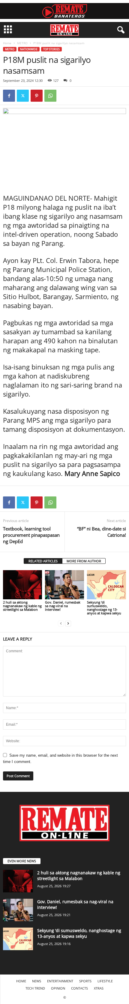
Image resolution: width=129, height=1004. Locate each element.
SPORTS (85, 981)
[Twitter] (23, 96)
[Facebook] (9, 96)
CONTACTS (79, 988)
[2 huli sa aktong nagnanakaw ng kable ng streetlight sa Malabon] (22, 584)
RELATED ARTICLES (43, 561)
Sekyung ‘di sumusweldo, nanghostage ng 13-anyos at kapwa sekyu (104, 607)
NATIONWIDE (29, 49)
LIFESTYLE (105, 981)
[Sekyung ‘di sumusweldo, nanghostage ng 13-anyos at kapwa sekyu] (106, 584)
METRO (22, 43)
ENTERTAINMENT (60, 981)
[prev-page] (61, 623)
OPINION (58, 988)
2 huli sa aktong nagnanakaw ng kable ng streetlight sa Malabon (22, 606)
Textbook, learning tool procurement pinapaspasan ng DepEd (31, 535)
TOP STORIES (51, 49)
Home (7, 43)
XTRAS (99, 988)
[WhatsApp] (50, 96)
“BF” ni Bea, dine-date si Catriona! (101, 532)
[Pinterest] (37, 96)
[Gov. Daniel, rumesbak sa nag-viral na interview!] (64, 584)
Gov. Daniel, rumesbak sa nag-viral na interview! (62, 606)
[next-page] (68, 623)
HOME (21, 981)
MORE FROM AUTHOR (84, 561)
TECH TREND (35, 988)
